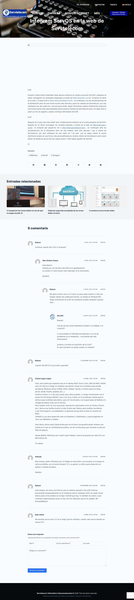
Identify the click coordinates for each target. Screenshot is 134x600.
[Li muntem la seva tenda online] (108, 196)
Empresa (54, 13)
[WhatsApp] (89, 165)
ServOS (44, 155)
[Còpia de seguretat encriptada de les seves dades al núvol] (67, 196)
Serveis (37, 13)
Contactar (100, 5)
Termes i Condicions (83, 596)
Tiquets (113, 5)
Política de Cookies (67, 596)
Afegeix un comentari (37, 551)
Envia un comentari (37, 570)
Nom (31, 543)
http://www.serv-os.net (82, 98)
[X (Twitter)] (44, 165)
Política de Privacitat (51, 596)
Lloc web (86, 543)
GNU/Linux (33, 155)
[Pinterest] (55, 165)
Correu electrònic (63, 543)
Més (97, 13)
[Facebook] (33, 165)
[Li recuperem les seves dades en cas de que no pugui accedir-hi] (26, 196)
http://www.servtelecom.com (61, 101)
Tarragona (55, 155)
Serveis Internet (77, 13)
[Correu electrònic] (100, 165)
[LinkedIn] (67, 165)
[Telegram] (78, 165)
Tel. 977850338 (83, 5)
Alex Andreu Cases (50, 260)
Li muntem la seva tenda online (102, 211)
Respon (103, 242)
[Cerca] (130, 13)
